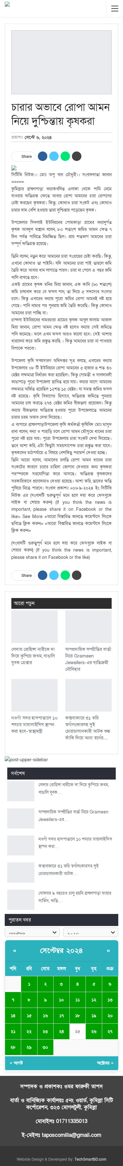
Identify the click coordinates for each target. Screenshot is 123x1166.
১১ (77, 1000)
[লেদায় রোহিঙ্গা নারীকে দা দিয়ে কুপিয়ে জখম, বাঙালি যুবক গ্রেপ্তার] (34, 626)
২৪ (61, 1031)
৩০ (45, 1047)
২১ (13, 1031)
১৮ (77, 1016)
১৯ (93, 1016)
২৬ (94, 1031)
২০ (110, 1016)
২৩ (45, 1031)
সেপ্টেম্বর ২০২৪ (61, 950)
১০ (61, 1000)
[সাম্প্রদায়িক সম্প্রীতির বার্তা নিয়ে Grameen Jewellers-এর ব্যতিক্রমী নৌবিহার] (88, 626)
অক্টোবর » (105, 1063)
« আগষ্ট (16, 1063)
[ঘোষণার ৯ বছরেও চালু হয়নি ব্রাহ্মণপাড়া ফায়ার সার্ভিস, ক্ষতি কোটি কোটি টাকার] (20, 900)
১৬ (45, 1016)
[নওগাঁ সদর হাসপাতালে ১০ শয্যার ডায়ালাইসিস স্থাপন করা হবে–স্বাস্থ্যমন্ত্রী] (34, 695)
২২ (29, 1031)
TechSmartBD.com (90, 1159)
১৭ (61, 1016)
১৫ (29, 1016)
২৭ (110, 1031)
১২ (93, 1000)
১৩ (110, 1000)
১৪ (13, 1016)
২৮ (13, 1047)
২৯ (29, 1047)
